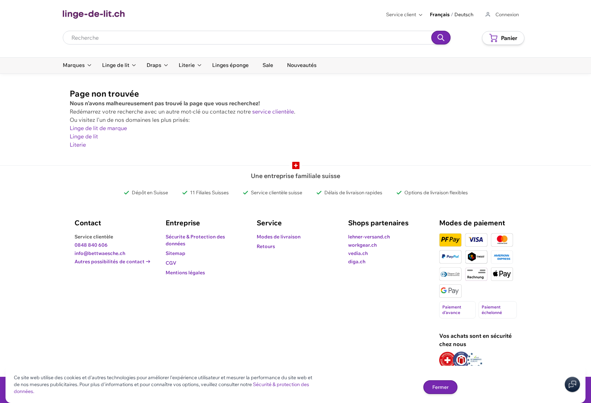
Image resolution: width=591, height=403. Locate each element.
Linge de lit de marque (98, 128)
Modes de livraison (279, 237)
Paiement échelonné (492, 309)
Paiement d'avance (451, 309)
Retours (266, 246)
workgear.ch (362, 245)
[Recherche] (441, 38)
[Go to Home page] (94, 14)
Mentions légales (185, 272)
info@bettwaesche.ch (100, 253)
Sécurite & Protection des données (195, 240)
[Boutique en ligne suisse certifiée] (447, 360)
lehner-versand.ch (369, 237)
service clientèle (273, 111)
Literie (78, 144)
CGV (171, 263)
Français (440, 14)
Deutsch (463, 14)
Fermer (440, 387)
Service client (401, 14)
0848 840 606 (91, 245)
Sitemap (175, 253)
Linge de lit (84, 136)
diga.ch (356, 261)
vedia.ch (358, 253)
